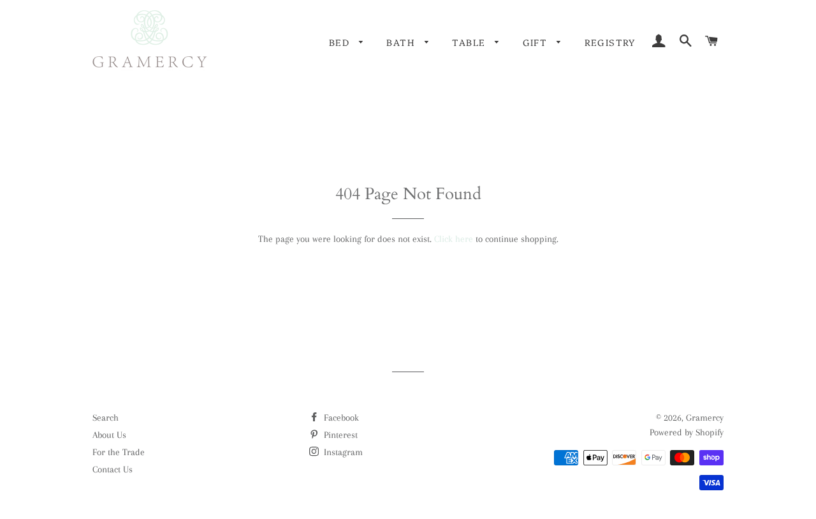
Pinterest (339, 435)
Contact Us (112, 469)
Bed (341, 42)
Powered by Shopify (687, 432)
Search (105, 417)
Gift (537, 42)
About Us (109, 435)
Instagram (342, 452)
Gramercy (705, 417)
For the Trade (118, 452)
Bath (402, 42)
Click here (453, 239)
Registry (610, 42)
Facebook (340, 417)
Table (470, 42)
